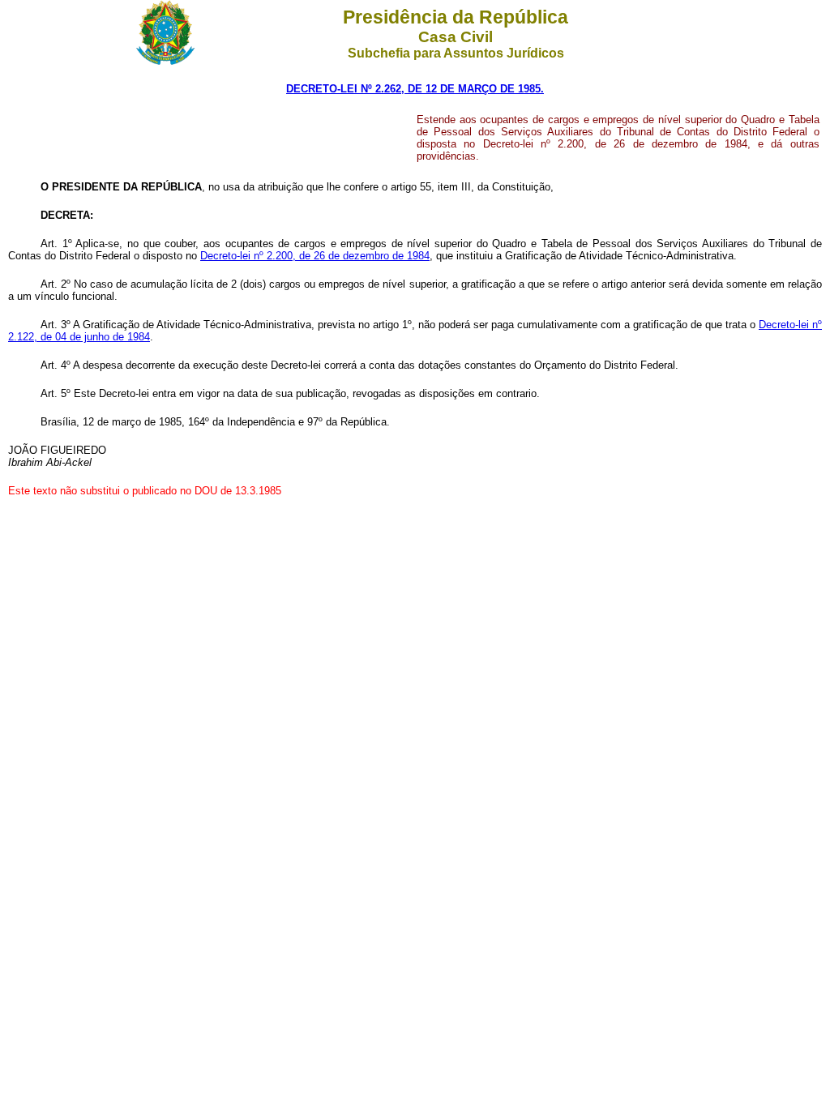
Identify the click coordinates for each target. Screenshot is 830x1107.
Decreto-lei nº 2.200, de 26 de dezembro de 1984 (315, 256)
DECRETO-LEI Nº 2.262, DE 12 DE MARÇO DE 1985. (415, 89)
